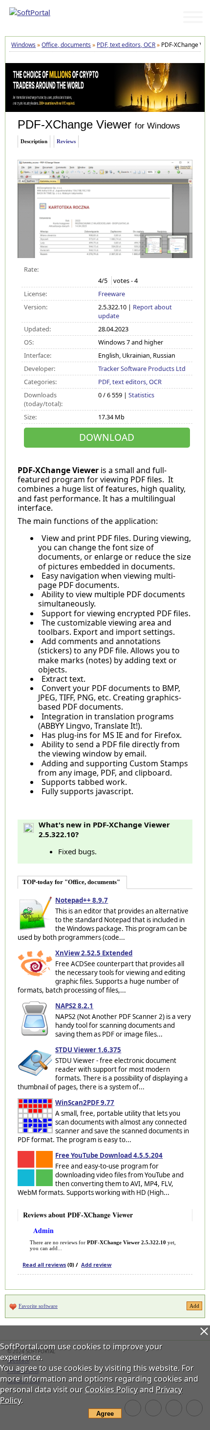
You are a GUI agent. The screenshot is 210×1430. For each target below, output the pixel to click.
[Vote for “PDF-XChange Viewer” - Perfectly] (144, 270)
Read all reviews (44, 1264)
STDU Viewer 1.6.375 (88, 1049)
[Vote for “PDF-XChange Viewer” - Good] (134, 270)
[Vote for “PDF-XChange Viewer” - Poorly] (113, 270)
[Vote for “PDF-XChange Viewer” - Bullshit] (103, 270)
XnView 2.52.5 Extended (93, 953)
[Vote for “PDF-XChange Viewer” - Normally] (124, 270)
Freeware (111, 293)
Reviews (66, 141)
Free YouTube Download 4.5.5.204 (109, 1155)
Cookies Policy (111, 1389)
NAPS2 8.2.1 (74, 1005)
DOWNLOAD (106, 437)
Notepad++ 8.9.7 (81, 900)
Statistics (141, 394)
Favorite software (38, 1306)
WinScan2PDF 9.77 (84, 1102)
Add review (96, 1264)
